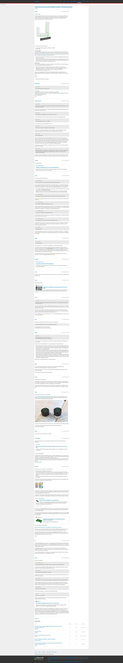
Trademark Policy (72, 661)
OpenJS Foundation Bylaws (66, 661)
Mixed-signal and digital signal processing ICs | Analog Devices (47, 603)
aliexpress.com (39, 517)
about (64, 1)
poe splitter (61, 93)
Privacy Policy (60, 661)
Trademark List (77, 661)
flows (83, 1)
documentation (73, 1)
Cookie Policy (81, 661)
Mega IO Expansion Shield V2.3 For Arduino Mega (49, 500)
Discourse (40, 654)
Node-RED (36, 1)
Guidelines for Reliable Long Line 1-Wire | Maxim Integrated (47, 167)
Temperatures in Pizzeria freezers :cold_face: (43, 635)
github (87, 1)
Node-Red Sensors (38, 631)
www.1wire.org (56, 249)
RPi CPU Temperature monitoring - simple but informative (45, 639)
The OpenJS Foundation (51, 661)
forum (79, 1)
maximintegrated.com (40, 165)
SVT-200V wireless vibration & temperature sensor (44, 396)
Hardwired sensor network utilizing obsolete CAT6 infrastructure (53, 7)
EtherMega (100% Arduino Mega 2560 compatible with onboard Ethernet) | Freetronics (48, 527)
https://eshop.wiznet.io (38, 461)
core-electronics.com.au (40, 498)
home (61, 1)
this (56, 182)
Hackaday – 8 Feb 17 (40, 285)
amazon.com (38, 444)
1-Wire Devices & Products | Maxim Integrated (44, 263)
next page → (37, 618)
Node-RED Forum (3, 4)
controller (44, 55)
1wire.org (38, 250)
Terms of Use (56, 661)
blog (68, 1)
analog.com (38, 601)
